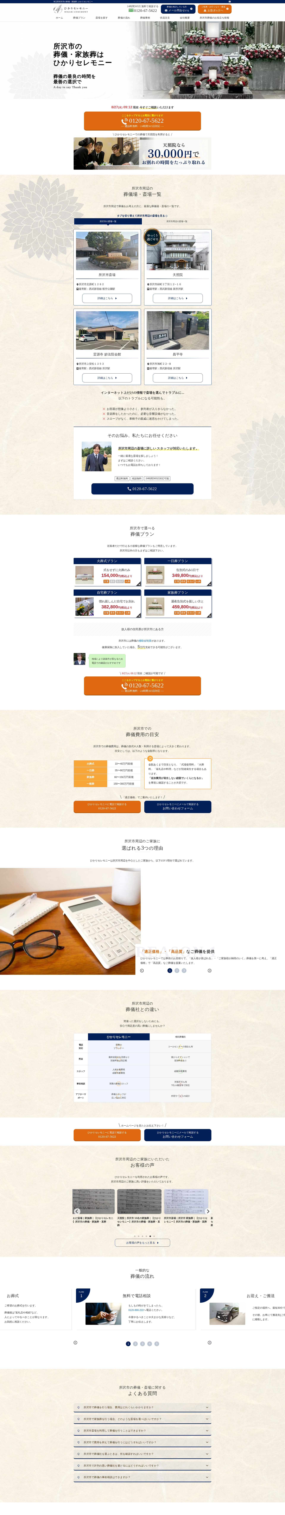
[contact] (230, 1)
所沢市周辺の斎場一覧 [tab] (177, 221)
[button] (141, 96)
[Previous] (142, 970)
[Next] (209, 970)
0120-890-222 (136, 1310)
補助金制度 (145, 640)
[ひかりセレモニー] (81, 8)
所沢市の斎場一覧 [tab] (108, 221)
